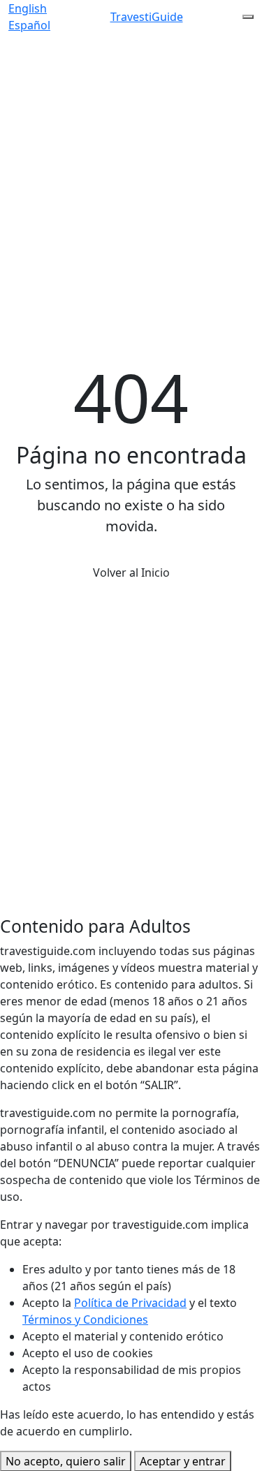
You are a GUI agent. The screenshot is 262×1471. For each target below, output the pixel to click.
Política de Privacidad (130, 1302)
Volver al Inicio (131, 572)
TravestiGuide (146, 16)
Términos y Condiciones (85, 1319)
